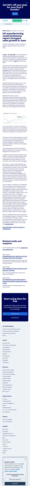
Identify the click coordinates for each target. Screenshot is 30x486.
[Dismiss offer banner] (26, 2)
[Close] (25, 459)
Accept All (15, 483)
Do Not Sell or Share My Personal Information (15, 475)
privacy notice (13, 471)
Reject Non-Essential (15, 479)
